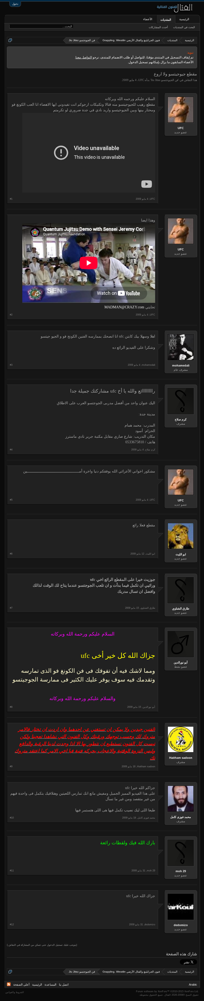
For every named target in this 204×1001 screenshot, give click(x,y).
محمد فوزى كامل (180, 817)
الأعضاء (147, 19)
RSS (9, 984)
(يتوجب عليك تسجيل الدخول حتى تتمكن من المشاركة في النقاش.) (42, 945)
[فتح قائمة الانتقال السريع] (10, 40)
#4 (11, 449)
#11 (12, 870)
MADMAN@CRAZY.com (124, 307)
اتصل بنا (64, 984)
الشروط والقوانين (14, 992)
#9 (11, 766)
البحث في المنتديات (184, 27)
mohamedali (180, 365)
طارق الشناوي (180, 608)
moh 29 (181, 871)
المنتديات (165, 19)
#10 (12, 817)
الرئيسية (184, 19)
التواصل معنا (83, 57)
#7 (11, 608)
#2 (11, 314)
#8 (11, 707)
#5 (11, 500)
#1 (11, 199)
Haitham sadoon (180, 757)
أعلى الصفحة (21, 984)
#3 (11, 365)
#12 (12, 924)
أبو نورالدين (181, 662)
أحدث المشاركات (158, 27)
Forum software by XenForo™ (167, 991)
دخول (15, 3)
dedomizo (181, 925)
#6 (11, 553)
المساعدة (50, 984)
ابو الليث (181, 554)
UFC (141, 80)
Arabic (193, 984)
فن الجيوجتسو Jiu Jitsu (164, 80)
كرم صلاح (180, 419)
